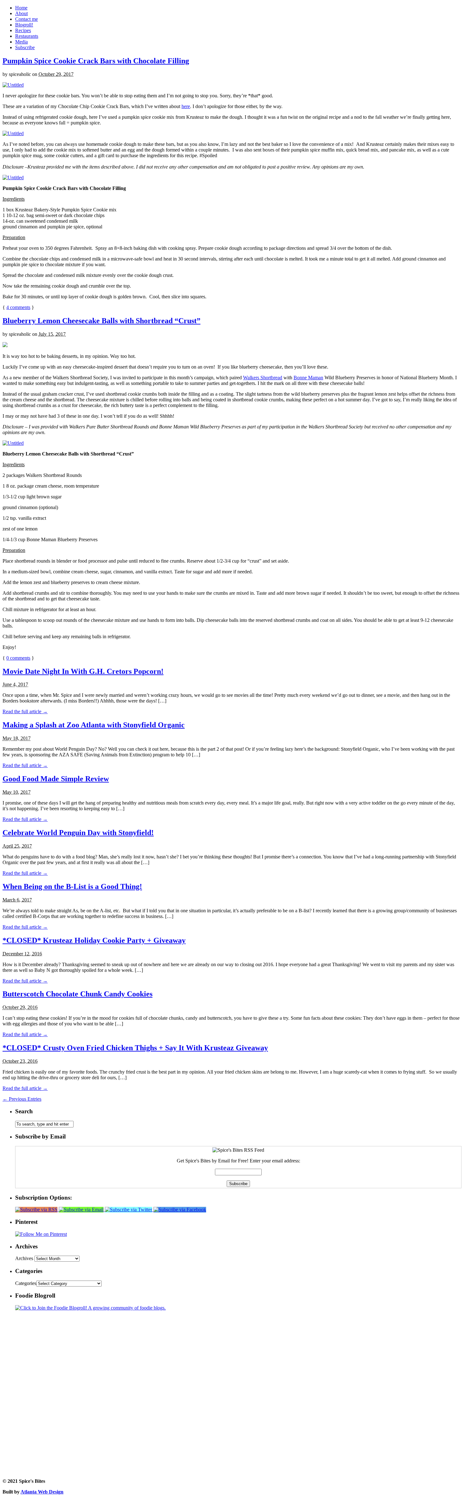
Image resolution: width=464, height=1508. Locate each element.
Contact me (26, 19)
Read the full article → (25, 711)
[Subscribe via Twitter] (129, 1209)
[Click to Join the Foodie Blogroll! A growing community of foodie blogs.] (90, 1307)
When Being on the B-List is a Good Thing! (72, 886)
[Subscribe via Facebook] (179, 1209)
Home (21, 7)
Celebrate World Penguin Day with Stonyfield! (78, 833)
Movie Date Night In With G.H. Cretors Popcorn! (83, 671)
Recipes (23, 30)
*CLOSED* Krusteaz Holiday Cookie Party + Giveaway (94, 940)
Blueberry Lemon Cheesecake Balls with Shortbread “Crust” (101, 321)
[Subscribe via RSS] (37, 1209)
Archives (24, 1258)
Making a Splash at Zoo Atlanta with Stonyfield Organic (94, 725)
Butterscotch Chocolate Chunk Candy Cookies (77, 994)
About (21, 13)
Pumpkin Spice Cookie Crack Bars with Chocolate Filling (96, 61)
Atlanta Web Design (42, 1491)
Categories (25, 1283)
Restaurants (26, 36)
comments (18, 307)
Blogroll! (24, 24)
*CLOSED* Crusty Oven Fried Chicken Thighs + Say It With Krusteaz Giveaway (135, 1048)
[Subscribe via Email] (82, 1209)
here (185, 106)
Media (21, 41)
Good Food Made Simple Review (56, 779)
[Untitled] (13, 85)
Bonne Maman (308, 377)
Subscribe (25, 47)
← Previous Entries (22, 1099)
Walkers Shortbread (262, 377)
